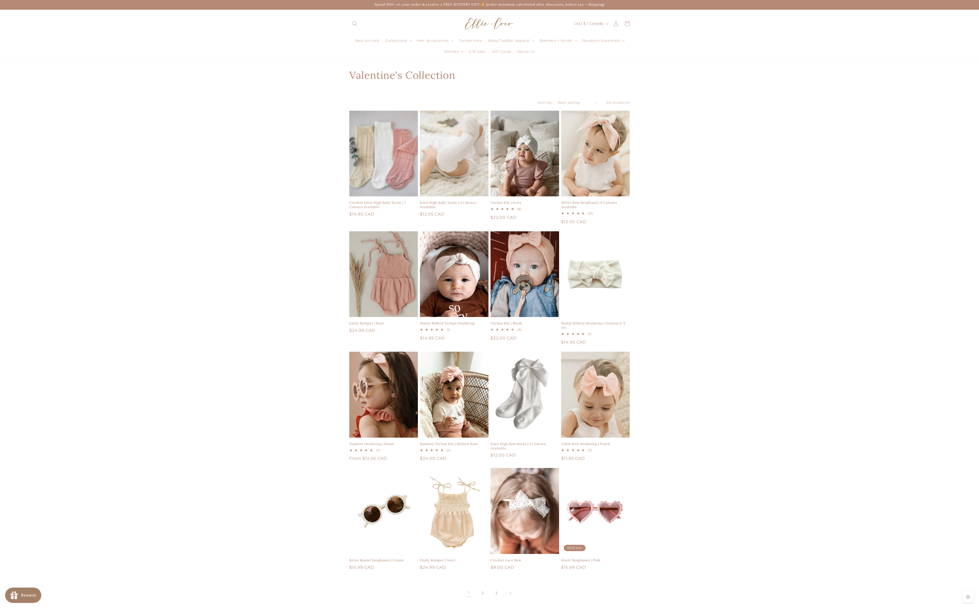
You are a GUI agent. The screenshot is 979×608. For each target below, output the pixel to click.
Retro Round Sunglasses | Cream (376, 560)
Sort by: (545, 102)
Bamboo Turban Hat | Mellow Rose (449, 444)
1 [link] (469, 592)
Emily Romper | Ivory (438, 560)
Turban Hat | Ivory (506, 203)
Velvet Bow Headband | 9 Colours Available (589, 205)
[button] (354, 23)
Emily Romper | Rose (366, 323)
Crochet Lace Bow (506, 560)
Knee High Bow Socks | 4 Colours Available (518, 446)
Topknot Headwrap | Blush (371, 444)
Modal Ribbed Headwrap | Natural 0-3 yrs (593, 325)
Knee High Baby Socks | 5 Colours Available (448, 205)
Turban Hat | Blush (506, 323)
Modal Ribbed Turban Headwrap (447, 323)
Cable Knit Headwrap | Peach (585, 444)
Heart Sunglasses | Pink (580, 560)
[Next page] (510, 593)
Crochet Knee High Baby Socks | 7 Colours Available (377, 205)
